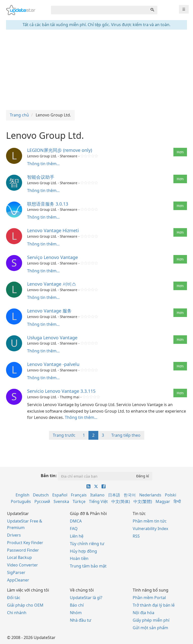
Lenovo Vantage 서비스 (51, 284)
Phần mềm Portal (149, 597)
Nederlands (150, 495)
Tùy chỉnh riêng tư (87, 543)
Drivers (14, 535)
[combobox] (99, 10)
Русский (42, 501)
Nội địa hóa (143, 612)
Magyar (163, 501)
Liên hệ (76, 536)
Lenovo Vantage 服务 (49, 311)
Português (21, 501)
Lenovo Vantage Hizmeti (53, 230)
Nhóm (76, 612)
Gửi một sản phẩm (150, 627)
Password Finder (23, 550)
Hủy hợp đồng (83, 551)
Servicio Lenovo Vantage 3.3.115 (61, 391)
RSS (136, 536)
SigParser (16, 572)
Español (59, 495)
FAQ (74, 528)
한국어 (130, 495)
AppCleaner (18, 580)
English (22, 495)
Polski (170, 495)
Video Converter (22, 565)
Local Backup (19, 557)
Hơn (180, 152)
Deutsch (41, 495)
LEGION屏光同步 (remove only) (59, 150)
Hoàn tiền (79, 558)
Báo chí (77, 605)
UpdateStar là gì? (86, 597)
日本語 (114, 495)
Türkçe (79, 501)
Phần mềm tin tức (150, 521)
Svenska (61, 501)
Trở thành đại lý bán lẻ (154, 605)
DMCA (76, 521)
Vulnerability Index (150, 528)
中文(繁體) (142, 501)
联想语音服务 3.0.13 (47, 204)
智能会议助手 (40, 177)
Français (79, 495)
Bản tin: (49, 475)
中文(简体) (120, 501)
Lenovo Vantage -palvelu (53, 364)
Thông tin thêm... (43, 163)
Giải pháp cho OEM (25, 605)
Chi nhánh (16, 612)
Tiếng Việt (98, 501)
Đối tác (13, 597)
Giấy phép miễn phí (151, 620)
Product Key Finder (25, 542)
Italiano (97, 495)
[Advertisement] (96, 70)
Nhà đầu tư (80, 620)
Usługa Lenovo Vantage (52, 338)
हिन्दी (177, 501)
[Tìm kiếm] (152, 10)
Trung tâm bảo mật (88, 566)
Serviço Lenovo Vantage (52, 257)
